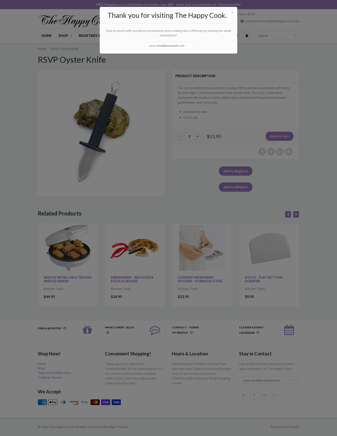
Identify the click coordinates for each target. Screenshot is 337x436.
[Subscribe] (187, 45)
